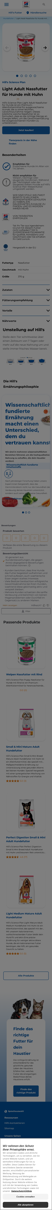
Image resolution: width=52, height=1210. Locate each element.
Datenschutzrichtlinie (21, 1191)
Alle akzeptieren (25, 1205)
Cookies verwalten (25, 1196)
